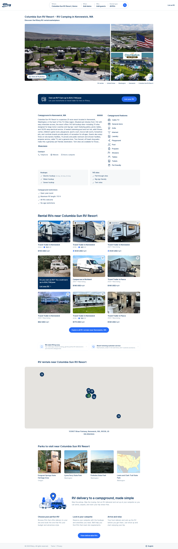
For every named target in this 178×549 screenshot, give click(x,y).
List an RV (171, 5)
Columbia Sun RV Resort (146, 83)
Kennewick (132, 83)
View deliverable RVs (89, 536)
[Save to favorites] (68, 223)
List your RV (129, 99)
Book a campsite (69, 155)
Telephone (44, 155)
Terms (53, 546)
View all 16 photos (38, 77)
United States (111, 83)
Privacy (59, 546)
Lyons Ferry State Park (73, 475)
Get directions (89, 434)
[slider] (46, 247)
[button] (65, 5)
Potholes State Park (98, 475)
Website (55, 155)
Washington (122, 83)
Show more (42, 146)
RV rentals (101, 83)
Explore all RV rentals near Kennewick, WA (89, 330)
